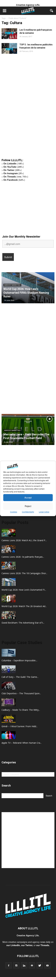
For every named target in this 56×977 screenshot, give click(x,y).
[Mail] (32, 965)
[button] (51, 11)
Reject (28, 506)
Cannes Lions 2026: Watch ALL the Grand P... (24, 540)
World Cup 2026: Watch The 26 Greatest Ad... (24, 606)
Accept (28, 497)
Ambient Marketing (12, 285)
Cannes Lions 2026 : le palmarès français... (23, 556)
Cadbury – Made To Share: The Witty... (21, 709)
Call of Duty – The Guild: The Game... (20, 676)
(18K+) (13, 163)
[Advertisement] (25, 107)
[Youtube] (47, 965)
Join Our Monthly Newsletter (21, 236)
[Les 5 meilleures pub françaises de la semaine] (9, 33)
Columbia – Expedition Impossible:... (19, 660)
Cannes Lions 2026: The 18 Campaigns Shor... (24, 573)
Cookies (13, 511)
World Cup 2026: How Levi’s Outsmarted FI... (24, 589)
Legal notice (44, 511)
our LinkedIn (13, 945)
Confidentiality (28, 511)
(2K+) (13, 173)
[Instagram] (16, 965)
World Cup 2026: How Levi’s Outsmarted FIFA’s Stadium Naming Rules (26, 292)
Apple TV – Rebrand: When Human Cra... (22, 742)
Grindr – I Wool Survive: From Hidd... (19, 726)
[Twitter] (40, 965)
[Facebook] (8, 965)
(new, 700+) (15, 176)
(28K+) (13, 166)
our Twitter (26, 945)
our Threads (42, 945)
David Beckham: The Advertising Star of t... (23, 622)
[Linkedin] (24, 965)
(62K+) (14, 179)
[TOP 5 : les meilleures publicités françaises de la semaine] (9, 48)
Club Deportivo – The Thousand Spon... (21, 693)
